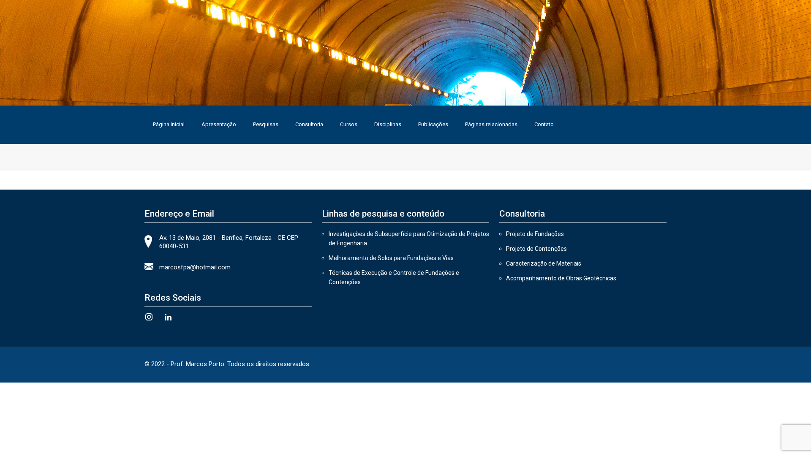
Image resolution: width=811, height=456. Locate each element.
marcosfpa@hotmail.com (195, 267)
